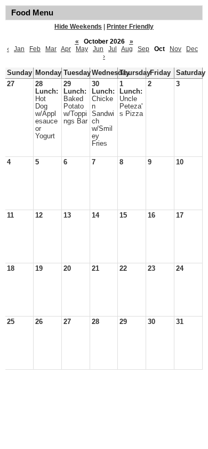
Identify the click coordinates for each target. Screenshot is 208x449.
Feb (35, 49)
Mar (51, 49)
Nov (175, 49)
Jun (98, 49)
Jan (19, 49)
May (82, 49)
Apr (66, 49)
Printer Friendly (130, 26)
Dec (192, 49)
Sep (143, 49)
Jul (112, 49)
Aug (127, 49)
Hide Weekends (78, 26)
